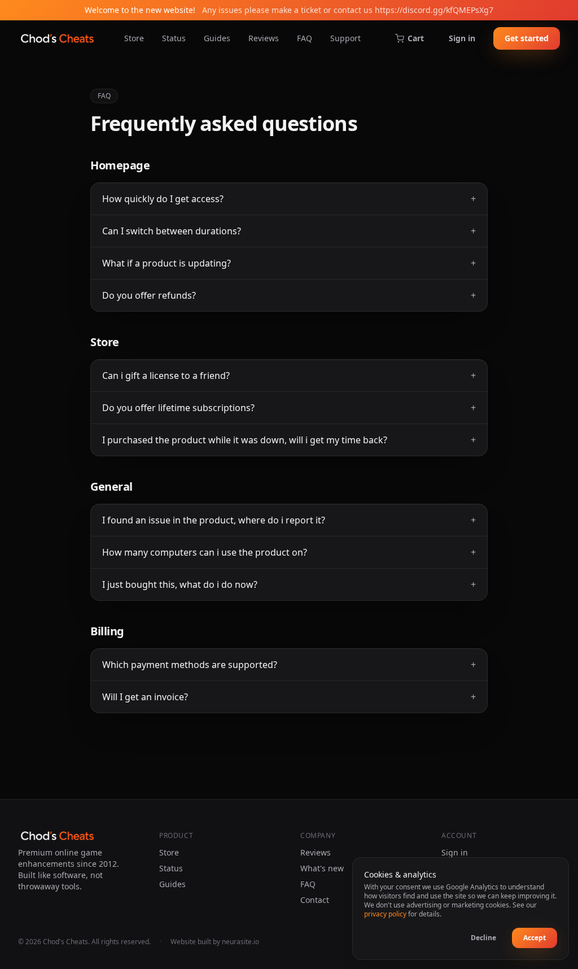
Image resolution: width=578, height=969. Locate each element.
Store (134, 38)
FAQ (304, 38)
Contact (314, 899)
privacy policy (385, 914)
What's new (322, 868)
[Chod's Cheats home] (57, 38)
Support (345, 38)
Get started (527, 38)
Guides (217, 38)
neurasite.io (240, 941)
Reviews (263, 38)
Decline (483, 937)
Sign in (462, 38)
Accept (534, 937)
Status (174, 38)
